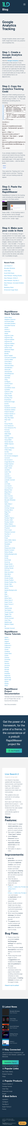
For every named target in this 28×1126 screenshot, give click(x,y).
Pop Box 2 (7, 534)
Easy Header (8, 396)
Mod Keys (7, 494)
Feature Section (9, 412)
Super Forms (8, 602)
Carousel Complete (10, 357)
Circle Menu (8, 361)
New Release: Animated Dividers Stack (14, 284)
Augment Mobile (9, 339)
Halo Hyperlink (8, 438)
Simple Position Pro (10, 582)
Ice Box (6, 452)
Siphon (6, 588)
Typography (7, 616)
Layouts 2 (7, 476)
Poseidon (7, 673)
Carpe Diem (8, 653)
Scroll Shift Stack (9, 273)
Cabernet (7, 643)
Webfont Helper (9, 624)
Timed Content (8, 612)
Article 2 (6, 329)
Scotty (6, 558)
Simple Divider (8, 578)
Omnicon (7, 665)
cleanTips (7, 377)
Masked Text (8, 490)
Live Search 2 (8, 266)
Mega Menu (8, 492)
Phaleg (6, 671)
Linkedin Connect (9, 480)
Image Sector (8, 466)
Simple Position (9, 580)
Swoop (6, 606)
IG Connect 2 (8, 460)
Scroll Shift (7, 560)
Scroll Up (7, 562)
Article (6, 327)
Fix (5, 422)
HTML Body (8, 450)
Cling (6, 379)
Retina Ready (8, 552)
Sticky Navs (7, 598)
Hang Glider (8, 440)
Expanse (7, 406)
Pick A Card (8, 530)
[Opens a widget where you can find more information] (22, 1123)
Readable (7, 544)
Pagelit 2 (7, 516)
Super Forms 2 (8, 604)
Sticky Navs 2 (8, 600)
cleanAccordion (9, 365)
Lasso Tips (7, 472)
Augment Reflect (9, 343)
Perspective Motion (10, 526)
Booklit (6, 353)
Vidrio (6, 685)
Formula (6, 430)
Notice (6, 502)
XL (5, 626)
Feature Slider (8, 416)
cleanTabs (7, 375)
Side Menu (7, 574)
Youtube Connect (9, 628)
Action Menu (8, 317)
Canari (6, 649)
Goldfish (6, 436)
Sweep (6, 683)
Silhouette (7, 576)
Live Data (7, 484)
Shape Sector (8, 564)
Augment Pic (8, 341)
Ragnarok (7, 675)
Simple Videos (8, 586)
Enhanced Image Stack (11, 290)
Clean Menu (8, 363)
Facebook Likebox (9, 410)
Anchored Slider (9, 321)
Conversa (7, 659)
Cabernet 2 (7, 645)
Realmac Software (7, 1124)
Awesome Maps (9, 349)
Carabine (7, 651)
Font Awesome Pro (10, 428)
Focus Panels (8, 424)
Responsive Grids (9, 548)
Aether (6, 637)
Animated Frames (9, 325)
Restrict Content (9, 550)
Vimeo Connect (9, 618)
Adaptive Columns (9, 319)
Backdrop (7, 351)
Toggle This (7, 614)
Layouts (6, 474)
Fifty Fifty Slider (9, 418)
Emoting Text (8, 398)
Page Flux (7, 512)
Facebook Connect (10, 408)
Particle (6, 667)
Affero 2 (6, 639)
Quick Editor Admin (10, 540)
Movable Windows (9, 268)
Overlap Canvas (9, 508)
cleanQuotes (8, 371)
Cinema (6, 657)
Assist (6, 333)
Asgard (6, 641)
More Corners (8, 496)
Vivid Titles (7, 271)
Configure (7, 381)
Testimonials (8, 608)
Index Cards (8, 468)
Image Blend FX (9, 462)
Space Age (7, 679)
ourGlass (7, 506)
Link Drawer (8, 478)
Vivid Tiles (7, 620)
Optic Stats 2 (8, 504)
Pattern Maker (8, 524)
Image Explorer (9, 464)
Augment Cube (8, 335)
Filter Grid (7, 420)
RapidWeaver (5, 1123)
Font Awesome (8, 426)
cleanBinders (8, 367)
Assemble (7, 331)
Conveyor (7, 385)
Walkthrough (8, 622)
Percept (6, 669)
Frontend (7, 432)
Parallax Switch (9, 522)
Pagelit (6, 514)
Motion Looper (8, 498)
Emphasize (7, 400)
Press (6, 538)
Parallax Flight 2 (9, 518)
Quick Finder (8, 542)
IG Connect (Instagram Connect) (11, 457)
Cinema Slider (8, 359)
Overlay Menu (8, 510)
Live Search (8, 486)
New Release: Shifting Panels (13, 275)
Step (5, 594)
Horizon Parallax (9, 448)
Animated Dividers (9, 323)
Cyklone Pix (8, 394)
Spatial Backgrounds (10, 590)
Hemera (6, 663)
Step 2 (6, 596)
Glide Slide (7, 434)
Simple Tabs (8, 584)
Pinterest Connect (9, 532)
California (7, 647)
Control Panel (8, 383)
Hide (5, 446)
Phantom (7, 528)
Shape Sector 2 (9, 566)
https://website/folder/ (17, 893)
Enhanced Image (9, 402)
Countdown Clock (9, 388)
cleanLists (7, 369)
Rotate (6, 556)
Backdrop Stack (9, 287)
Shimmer (7, 570)
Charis (6, 655)
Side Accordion (9, 572)
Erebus (6, 661)
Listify (6, 482)
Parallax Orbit (8, 520)
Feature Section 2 (9, 414)
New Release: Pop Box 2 (11, 280)
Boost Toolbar (8, 355)
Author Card (8, 347)
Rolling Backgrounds (10, 554)
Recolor (6, 546)
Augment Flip (8, 337)
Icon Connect (8, 454)
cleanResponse (9, 373)
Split (5, 592)
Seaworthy (7, 677)
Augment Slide (8, 345)
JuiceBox (7, 470)
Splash (6, 681)
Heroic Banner (8, 442)
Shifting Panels (8, 568)
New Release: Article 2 (11, 278)
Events (6, 404)
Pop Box (7, 536)
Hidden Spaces (9, 444)
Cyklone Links (8, 392)
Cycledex (7, 390)
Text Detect (7, 610)
